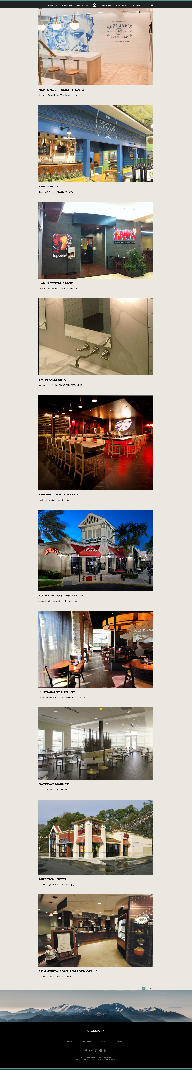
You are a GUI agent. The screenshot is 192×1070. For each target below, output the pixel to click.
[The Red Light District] (96, 442)
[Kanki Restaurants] (96, 240)
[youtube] (101, 1050)
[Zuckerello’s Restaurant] (96, 550)
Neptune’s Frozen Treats (61, 89)
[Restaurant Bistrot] (96, 649)
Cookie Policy (77, 1059)
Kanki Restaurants (55, 283)
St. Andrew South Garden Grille (68, 971)
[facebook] (86, 1050)
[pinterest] (96, 1050)
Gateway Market (53, 784)
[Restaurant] (96, 143)
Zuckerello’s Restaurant (61, 595)
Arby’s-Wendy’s (52, 879)
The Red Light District (58, 494)
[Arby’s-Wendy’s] (96, 837)
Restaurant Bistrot (56, 692)
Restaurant (49, 186)
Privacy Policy (90, 1059)
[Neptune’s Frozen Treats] (96, 46)
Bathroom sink (52, 379)
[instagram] (91, 1050)
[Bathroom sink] (96, 336)
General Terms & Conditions (108, 1059)
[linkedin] (106, 1050)
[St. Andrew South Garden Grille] (96, 930)
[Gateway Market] (96, 743)
